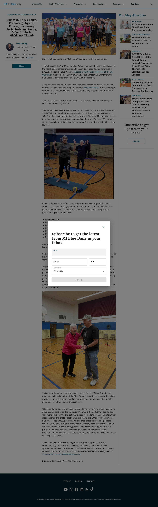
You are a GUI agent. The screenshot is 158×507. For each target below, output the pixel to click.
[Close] (103, 227)
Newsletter (57, 268)
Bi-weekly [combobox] (58, 271)
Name (56, 251)
